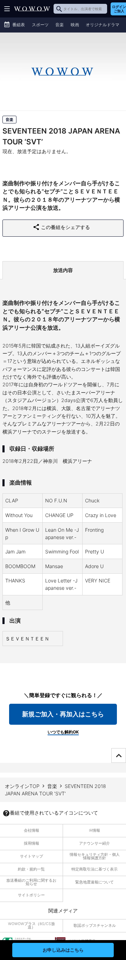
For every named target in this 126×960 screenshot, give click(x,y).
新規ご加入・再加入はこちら (63, 714)
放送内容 (63, 270)
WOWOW (32, 8)
